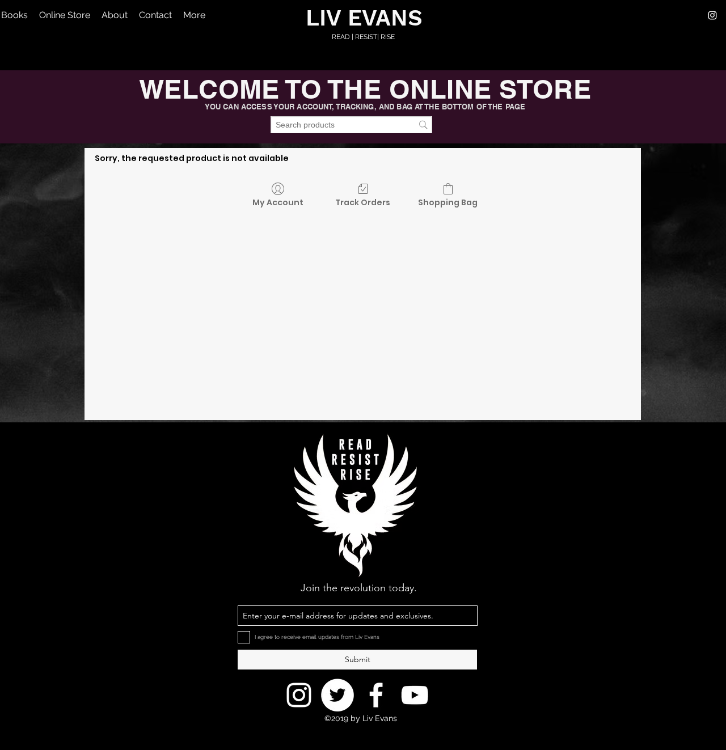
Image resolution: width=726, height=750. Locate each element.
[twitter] (376, 695)
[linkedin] (414, 695)
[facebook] (337, 695)
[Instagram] (712, 15)
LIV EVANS (364, 18)
